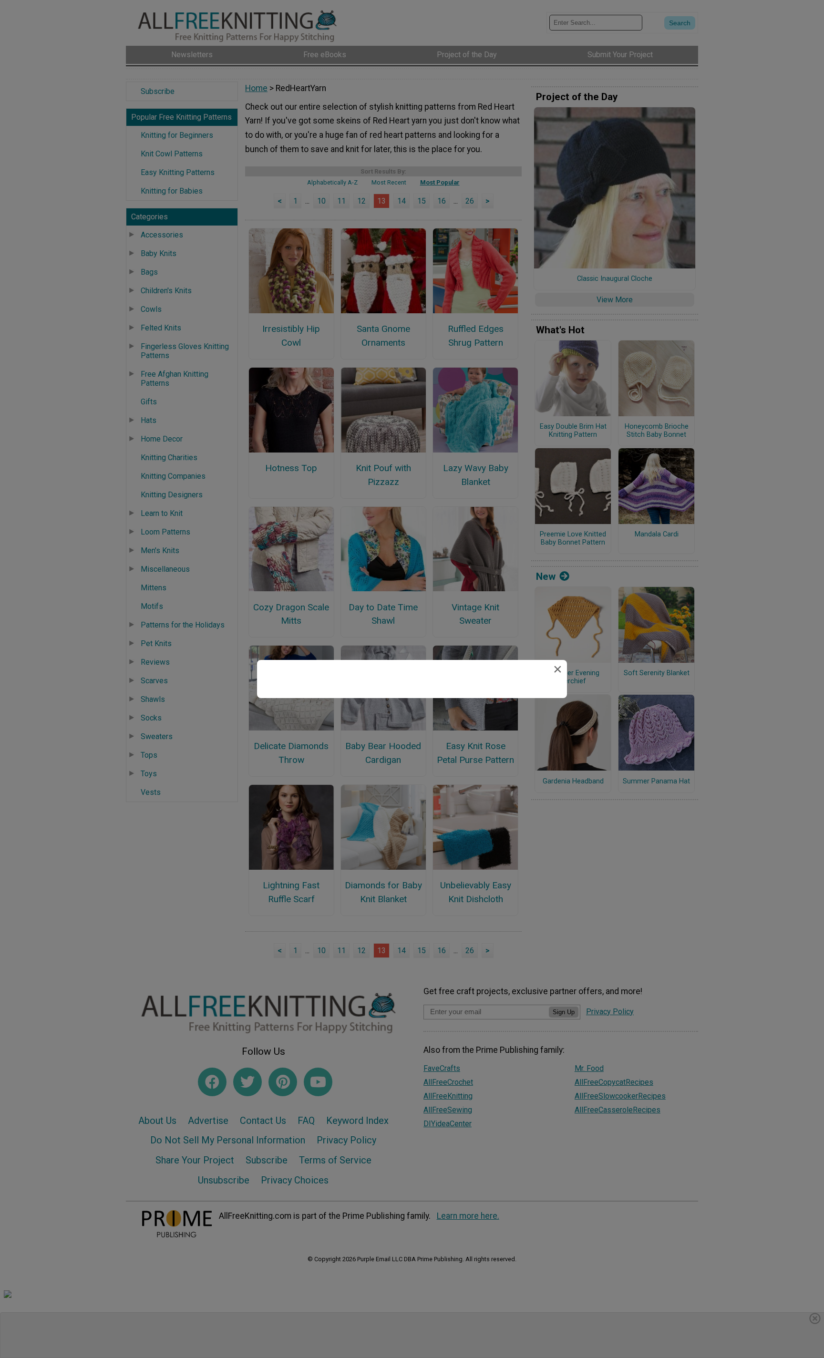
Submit (412, 739)
